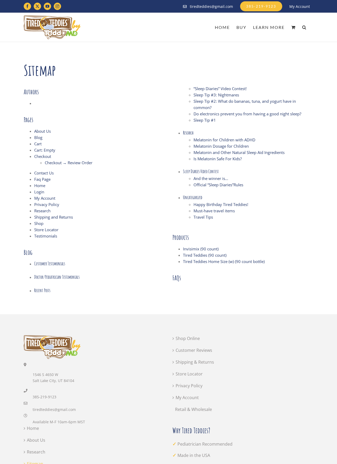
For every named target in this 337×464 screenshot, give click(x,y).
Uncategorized (192, 197)
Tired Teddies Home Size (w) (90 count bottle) (224, 261)
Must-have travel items (214, 210)
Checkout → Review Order (68, 162)
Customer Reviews (194, 350)
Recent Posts (42, 290)
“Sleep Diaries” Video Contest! (220, 88)
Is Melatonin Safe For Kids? (218, 158)
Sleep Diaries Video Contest (201, 171)
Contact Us (44, 173)
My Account (44, 198)
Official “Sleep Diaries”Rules (218, 184)
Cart (38, 143)
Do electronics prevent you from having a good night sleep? (247, 113)
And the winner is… (211, 178)
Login (39, 191)
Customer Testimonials (49, 263)
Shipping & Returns (195, 362)
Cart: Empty (44, 150)
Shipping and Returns (53, 217)
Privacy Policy (46, 204)
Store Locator (46, 229)
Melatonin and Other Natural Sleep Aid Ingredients (239, 152)
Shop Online (188, 338)
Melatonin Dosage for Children (221, 146)
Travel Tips (203, 217)
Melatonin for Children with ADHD (224, 139)
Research (42, 210)
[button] (304, 27)
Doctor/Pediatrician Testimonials (57, 277)
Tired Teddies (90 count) (204, 255)
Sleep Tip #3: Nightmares (216, 94)
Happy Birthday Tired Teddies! (221, 204)
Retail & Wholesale (193, 409)
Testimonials (45, 236)
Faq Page (42, 179)
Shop (38, 223)
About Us (42, 131)
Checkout (42, 156)
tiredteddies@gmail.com (54, 409)
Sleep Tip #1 (205, 120)
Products (180, 237)
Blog (38, 137)
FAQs (176, 278)
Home (39, 185)
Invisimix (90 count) (201, 248)
